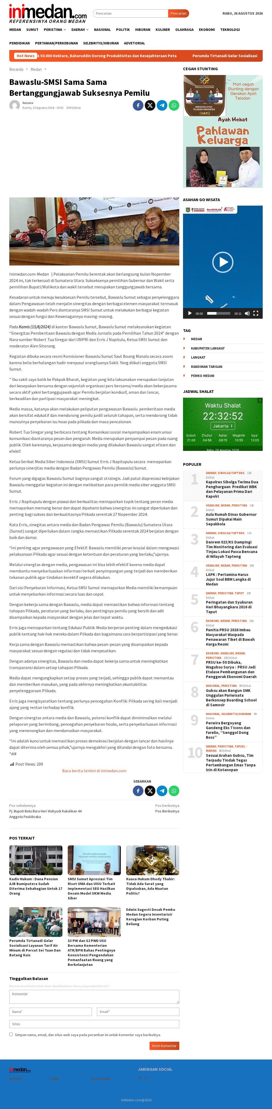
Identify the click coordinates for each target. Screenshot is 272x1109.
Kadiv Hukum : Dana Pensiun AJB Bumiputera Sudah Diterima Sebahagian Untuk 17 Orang (35, 886)
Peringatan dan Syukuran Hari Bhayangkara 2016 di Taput (229, 607)
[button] (222, 262)
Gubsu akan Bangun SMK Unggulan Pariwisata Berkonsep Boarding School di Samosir (231, 697)
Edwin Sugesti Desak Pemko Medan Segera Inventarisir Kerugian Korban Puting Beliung (150, 916)
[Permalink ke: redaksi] (14, 104)
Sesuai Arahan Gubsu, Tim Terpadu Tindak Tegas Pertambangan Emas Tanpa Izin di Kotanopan (231, 762)
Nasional (213, 686)
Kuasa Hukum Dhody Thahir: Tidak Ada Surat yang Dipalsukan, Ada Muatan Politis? (150, 886)
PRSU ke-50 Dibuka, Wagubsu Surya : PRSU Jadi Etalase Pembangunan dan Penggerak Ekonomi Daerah (231, 669)
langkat (198, 357)
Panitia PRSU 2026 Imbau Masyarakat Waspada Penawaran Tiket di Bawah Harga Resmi (230, 637)
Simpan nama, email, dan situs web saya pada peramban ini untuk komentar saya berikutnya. (88, 1034)
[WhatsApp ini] (174, 105)
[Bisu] (247, 313)
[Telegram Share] (162, 105)
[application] (223, 262)
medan (196, 339)
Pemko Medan (202, 375)
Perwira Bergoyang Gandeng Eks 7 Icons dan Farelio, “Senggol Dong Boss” (228, 730)
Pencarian (178, 13)
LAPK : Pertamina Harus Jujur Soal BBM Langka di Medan (228, 579)
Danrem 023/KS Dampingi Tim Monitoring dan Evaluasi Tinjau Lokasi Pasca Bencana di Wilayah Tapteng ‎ (231, 549)
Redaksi (16, 1079)
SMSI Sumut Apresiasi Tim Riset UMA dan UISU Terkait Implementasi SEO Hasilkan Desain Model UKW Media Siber (91, 888)
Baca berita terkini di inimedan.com (94, 770)
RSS (146, 1078)
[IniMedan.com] (48, 12)
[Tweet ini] (150, 105)
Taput (239, 593)
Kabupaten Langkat (208, 348)
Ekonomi (212, 621)
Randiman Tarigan (206, 366)
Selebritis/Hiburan (236, 714)
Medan (225, 505)
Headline (212, 505)
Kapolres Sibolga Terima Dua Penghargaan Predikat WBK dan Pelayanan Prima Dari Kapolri (232, 489)
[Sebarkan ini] (138, 105)
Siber (54, 1079)
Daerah (211, 473)
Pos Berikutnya (167, 808)
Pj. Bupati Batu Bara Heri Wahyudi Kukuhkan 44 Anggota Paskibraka (45, 811)
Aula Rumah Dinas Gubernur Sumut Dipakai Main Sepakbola (231, 519)
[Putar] (190, 313)
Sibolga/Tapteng (231, 473)
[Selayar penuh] (255, 313)
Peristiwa (239, 505)
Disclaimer (100, 1079)
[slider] (218, 313)
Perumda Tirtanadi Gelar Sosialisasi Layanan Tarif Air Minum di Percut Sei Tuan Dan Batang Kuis (35, 947)
